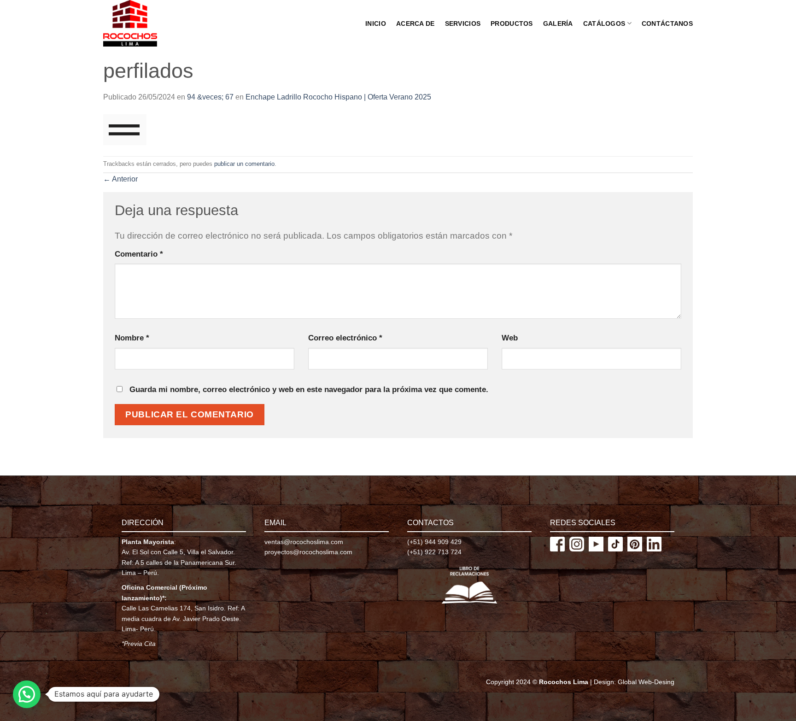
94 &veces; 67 (210, 97)
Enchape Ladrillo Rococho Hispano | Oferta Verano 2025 (338, 97)
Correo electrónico (345, 337)
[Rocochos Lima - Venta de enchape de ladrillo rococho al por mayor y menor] (141, 23)
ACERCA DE (415, 23)
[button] (27, 694)
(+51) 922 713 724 (434, 552)
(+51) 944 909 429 (434, 541)
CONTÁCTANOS (667, 23)
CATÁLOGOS (604, 23)
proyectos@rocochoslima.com (308, 552)
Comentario (139, 253)
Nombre (132, 337)
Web (510, 337)
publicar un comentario (244, 163)
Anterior (120, 179)
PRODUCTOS (512, 23)
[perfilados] (124, 129)
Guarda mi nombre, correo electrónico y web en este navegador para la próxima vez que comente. (308, 389)
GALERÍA (558, 23)
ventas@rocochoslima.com (303, 541)
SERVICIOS (463, 23)
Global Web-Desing (646, 682)
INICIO (375, 23)
